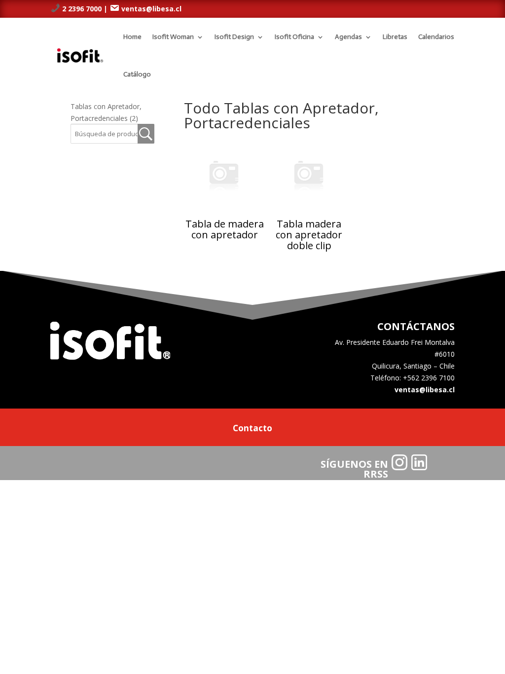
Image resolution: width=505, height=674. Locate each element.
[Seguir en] (399, 462)
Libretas (395, 37)
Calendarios (436, 37)
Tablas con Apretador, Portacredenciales (106, 112)
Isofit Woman (173, 37)
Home (132, 37)
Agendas (348, 37)
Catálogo (137, 74)
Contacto (252, 429)
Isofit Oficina (294, 37)
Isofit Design (234, 37)
